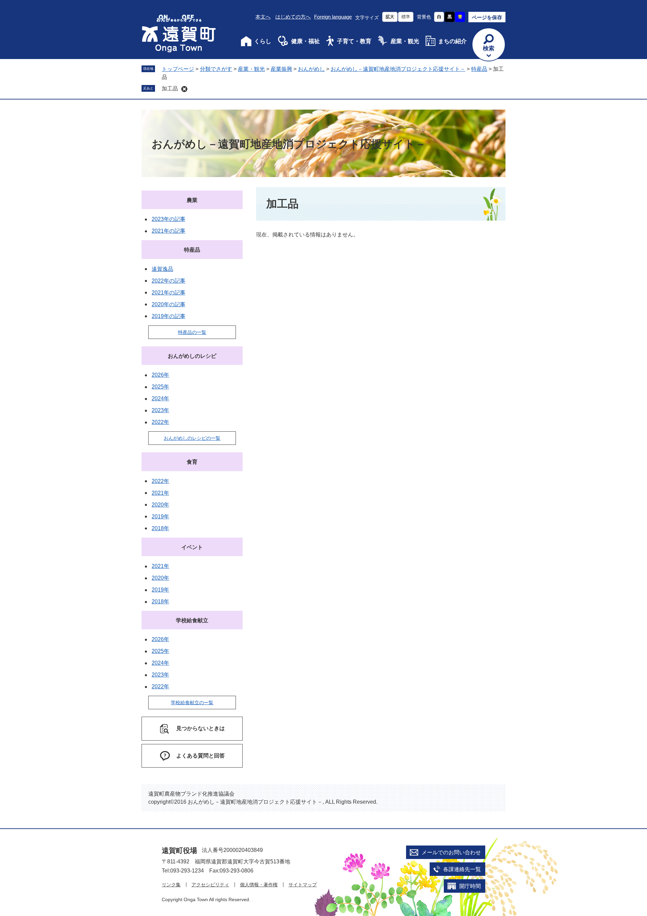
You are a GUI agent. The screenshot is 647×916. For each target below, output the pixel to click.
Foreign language (333, 17)
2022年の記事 (168, 281)
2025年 (160, 387)
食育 (192, 462)
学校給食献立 (192, 620)
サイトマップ (302, 884)
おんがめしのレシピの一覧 (192, 438)
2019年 (160, 516)
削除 (184, 89)
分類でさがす (216, 69)
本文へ (263, 17)
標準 (405, 16)
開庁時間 (470, 886)
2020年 (160, 505)
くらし (262, 41)
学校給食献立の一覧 (192, 702)
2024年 (160, 398)
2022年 (160, 422)
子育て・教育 (354, 41)
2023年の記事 (168, 219)
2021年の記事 (168, 231)
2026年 (160, 375)
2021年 (160, 493)
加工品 (170, 88)
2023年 (160, 410)
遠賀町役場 (179, 850)
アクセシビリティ (210, 884)
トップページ (178, 69)
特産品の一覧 (192, 332)
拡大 (390, 16)
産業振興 (281, 69)
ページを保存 (487, 17)
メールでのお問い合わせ (451, 852)
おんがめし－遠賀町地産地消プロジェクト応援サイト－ (398, 69)
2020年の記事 (168, 304)
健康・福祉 (305, 41)
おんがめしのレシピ (192, 356)
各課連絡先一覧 (462, 869)
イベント (192, 547)
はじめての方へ (293, 17)
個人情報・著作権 (259, 884)
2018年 (160, 528)
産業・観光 (405, 41)
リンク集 (171, 884)
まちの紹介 (452, 41)
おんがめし (311, 69)
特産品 (479, 69)
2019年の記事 (168, 316)
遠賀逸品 (162, 269)
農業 (192, 200)
